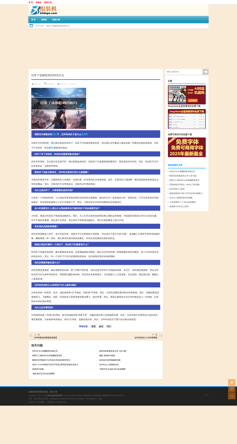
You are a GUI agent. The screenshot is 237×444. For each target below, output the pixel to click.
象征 (51, 147)
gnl (39, 84)
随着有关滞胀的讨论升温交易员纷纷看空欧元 (51, 360)
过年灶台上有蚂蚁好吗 (109, 364)
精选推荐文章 (88, 395)
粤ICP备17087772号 (116, 395)
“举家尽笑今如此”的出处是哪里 (112, 369)
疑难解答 (105, 395)
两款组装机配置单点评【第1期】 (113, 350)
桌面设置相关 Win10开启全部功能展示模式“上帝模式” (187, 193)
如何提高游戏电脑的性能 (109, 360)
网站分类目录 (77, 395)
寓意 (83, 134)
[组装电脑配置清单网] (43, 5)
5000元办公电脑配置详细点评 (45, 350)
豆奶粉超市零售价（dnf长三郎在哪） (185, 184)
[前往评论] (231, 389)
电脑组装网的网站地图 (38, 391)
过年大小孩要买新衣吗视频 (180, 197)
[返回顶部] (231, 396)
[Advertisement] (111, 49)
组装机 (38, 2)
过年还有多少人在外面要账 (145, 337)
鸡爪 (54, 134)
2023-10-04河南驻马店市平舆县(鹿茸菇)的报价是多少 (55, 364)
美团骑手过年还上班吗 (179, 206)
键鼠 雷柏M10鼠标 (107, 355)
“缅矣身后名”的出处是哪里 (43, 373)
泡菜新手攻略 (38, 369)
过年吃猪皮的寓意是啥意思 (45, 337)
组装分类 (48, 2)
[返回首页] (231, 382)
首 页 (31, 2)
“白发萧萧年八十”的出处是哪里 (182, 202)
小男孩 (206, 395)
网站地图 (97, 395)
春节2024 (40, 25)
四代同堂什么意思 (177, 188)
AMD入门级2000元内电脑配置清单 (47, 355)
